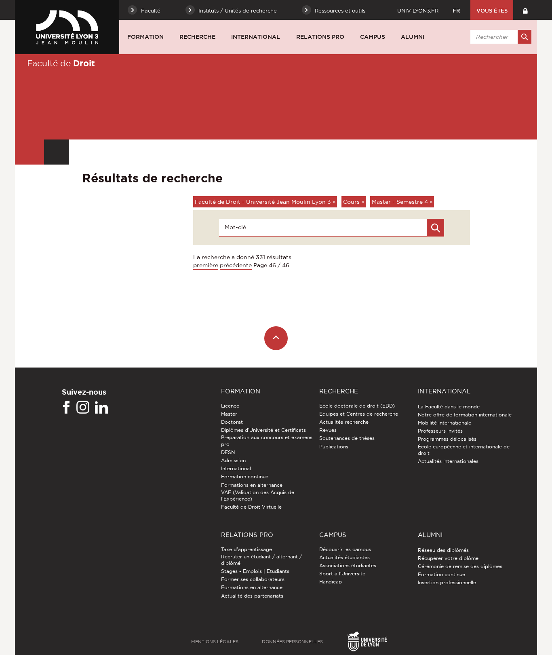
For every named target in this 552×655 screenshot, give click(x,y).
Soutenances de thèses (347, 438)
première (205, 265)
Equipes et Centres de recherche (358, 413)
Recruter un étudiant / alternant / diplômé (261, 560)
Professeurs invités (440, 430)
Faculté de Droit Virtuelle (251, 506)
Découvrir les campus (345, 549)
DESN (228, 452)
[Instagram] (82, 407)
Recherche (197, 37)
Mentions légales (214, 641)
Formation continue (244, 476)
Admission (233, 460)
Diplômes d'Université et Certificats (263, 430)
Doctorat (232, 422)
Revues (328, 430)
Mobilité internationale (444, 422)
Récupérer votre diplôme (448, 558)
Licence (230, 405)
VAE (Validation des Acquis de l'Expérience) (257, 495)
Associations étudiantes (347, 565)
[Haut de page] (276, 338)
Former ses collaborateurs (252, 579)
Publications (333, 446)
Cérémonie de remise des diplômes (460, 566)
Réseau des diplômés (443, 550)
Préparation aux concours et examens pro (266, 440)
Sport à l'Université (342, 573)
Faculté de (61, 63)
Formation (145, 37)
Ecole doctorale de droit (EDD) (357, 405)
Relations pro (320, 37)
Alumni (412, 37)
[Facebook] (66, 407)
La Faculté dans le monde (449, 406)
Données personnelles (292, 641)
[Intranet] (525, 10)
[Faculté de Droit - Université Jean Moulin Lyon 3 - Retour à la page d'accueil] (67, 27)
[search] (499, 37)
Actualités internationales (448, 461)
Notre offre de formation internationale (465, 414)
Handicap (330, 581)
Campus (372, 37)
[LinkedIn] (101, 407)
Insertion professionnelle (447, 582)
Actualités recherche (344, 422)
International (255, 37)
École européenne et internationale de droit (464, 450)
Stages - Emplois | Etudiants (255, 571)
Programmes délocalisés (447, 439)
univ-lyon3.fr (417, 10)
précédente (236, 265)
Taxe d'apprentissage (246, 549)
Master (229, 413)
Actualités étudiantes (344, 557)
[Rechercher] (524, 37)
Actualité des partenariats (252, 595)
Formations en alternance (251, 485)
